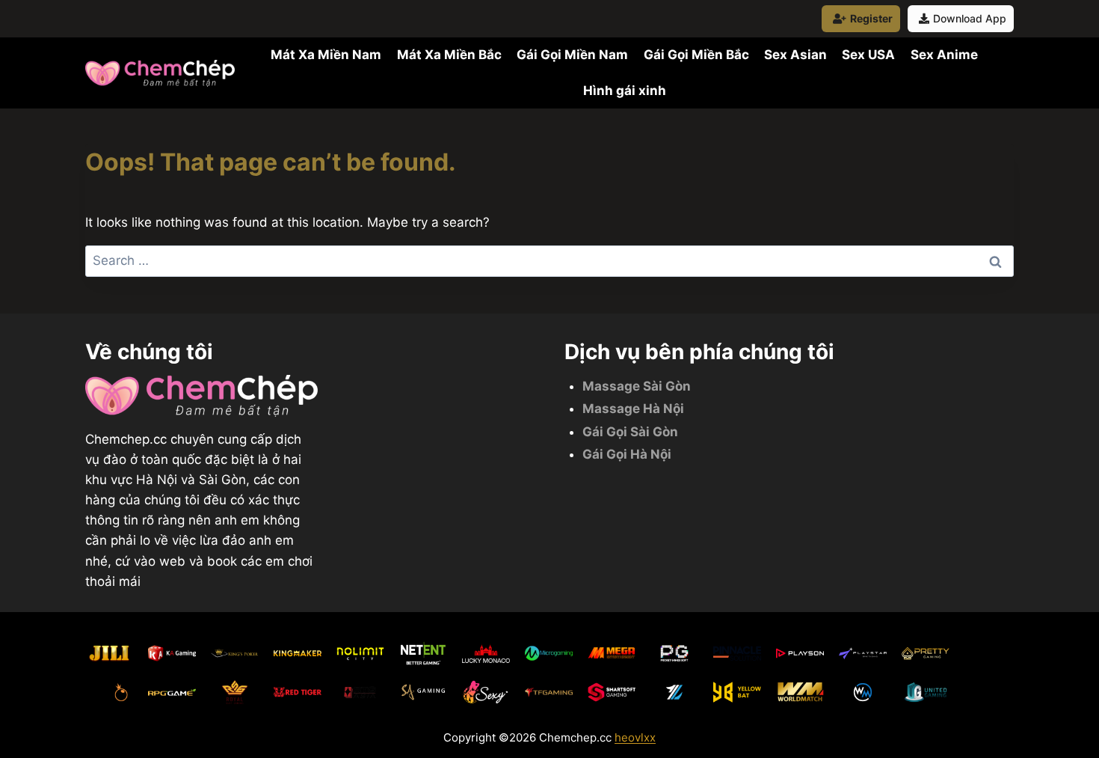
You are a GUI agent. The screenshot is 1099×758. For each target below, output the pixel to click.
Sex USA (868, 54)
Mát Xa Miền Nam (326, 54)
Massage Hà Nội (633, 408)
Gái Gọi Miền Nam (572, 54)
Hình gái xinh (624, 90)
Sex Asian (795, 54)
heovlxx (635, 737)
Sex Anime (944, 54)
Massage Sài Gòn (636, 386)
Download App (969, 18)
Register (871, 18)
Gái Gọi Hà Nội (626, 454)
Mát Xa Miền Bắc (449, 54)
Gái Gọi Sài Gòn (630, 431)
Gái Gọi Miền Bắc (696, 54)
